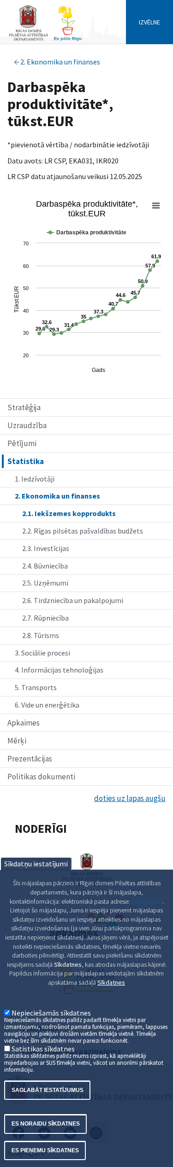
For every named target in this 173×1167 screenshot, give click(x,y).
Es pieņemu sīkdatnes (45, 1150)
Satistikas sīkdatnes (43, 1048)
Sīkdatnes (111, 982)
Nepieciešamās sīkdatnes (51, 1012)
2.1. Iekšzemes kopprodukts (69, 513)
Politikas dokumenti (41, 777)
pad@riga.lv (146, 901)
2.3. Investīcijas (45, 548)
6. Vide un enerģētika (47, 704)
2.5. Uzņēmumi (45, 582)
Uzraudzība (27, 425)
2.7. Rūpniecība (45, 617)
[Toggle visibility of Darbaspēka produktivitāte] (86, 232)
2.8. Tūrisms (40, 635)
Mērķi (16, 741)
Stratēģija (24, 407)
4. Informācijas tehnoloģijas (59, 669)
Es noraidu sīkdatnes (46, 1124)
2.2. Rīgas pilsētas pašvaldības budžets (82, 530)
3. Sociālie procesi (42, 652)
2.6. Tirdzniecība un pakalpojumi (72, 600)
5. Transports (36, 687)
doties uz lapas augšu (130, 798)
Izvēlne (149, 22)
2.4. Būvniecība (45, 565)
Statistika (25, 461)
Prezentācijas (29, 759)
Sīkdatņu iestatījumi (36, 863)
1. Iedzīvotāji (34, 478)
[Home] (45, 39)
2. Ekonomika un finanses (60, 61)
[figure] (86, 288)
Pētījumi (21, 443)
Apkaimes (23, 723)
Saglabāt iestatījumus (48, 1090)
